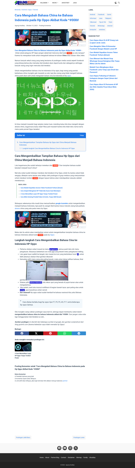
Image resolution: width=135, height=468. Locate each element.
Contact (63, 457)
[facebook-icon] (59, 448)
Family (85, 457)
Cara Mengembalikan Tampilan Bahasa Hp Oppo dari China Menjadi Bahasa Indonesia (47, 143)
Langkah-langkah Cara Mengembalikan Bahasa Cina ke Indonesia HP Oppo (48, 148)
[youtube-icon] (65, 448)
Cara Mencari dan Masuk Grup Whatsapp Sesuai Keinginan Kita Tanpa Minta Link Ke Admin (104, 61)
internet (109, 26)
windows (102, 29)
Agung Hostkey (70, 465)
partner (65, 381)
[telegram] (79, 333)
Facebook (101, 14)
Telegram (108, 18)
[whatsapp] (64, 333)
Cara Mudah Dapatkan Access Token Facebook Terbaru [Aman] (41, 188)
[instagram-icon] (70, 448)
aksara (17, 208)
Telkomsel (93, 22)
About (47, 457)
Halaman (43, 3)
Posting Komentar (45, 25)
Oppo (52, 235)
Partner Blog (55, 457)
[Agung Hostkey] (25, 2)
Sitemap (79, 457)
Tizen (110, 22)
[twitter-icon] (76, 448)
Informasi (93, 18)
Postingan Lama (79, 437)
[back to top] (131, 463)
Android (92, 14)
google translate (62, 203)
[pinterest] (50, 333)
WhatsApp (101, 26)
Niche (54, 3)
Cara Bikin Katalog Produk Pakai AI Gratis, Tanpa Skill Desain (41, 197)
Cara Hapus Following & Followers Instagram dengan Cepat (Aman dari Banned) (103, 78)
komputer (93, 29)
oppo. (69, 76)
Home (42, 457)
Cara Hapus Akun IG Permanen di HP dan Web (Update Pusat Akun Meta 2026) (104, 86)
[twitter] (36, 333)
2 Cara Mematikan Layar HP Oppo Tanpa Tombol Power (39, 194)
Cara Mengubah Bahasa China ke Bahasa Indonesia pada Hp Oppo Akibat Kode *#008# (48, 50)
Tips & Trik (102, 22)
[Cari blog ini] (119, 2)
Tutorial (92, 26)
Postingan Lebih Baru (23, 437)
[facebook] (22, 333)
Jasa (75, 3)
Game (109, 14)
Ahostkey (65, 3)
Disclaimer (71, 457)
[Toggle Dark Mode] (116, 2)
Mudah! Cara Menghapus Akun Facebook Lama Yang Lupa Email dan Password (104, 69)
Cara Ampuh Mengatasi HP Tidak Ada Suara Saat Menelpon (41, 191)
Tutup (82, 135)
